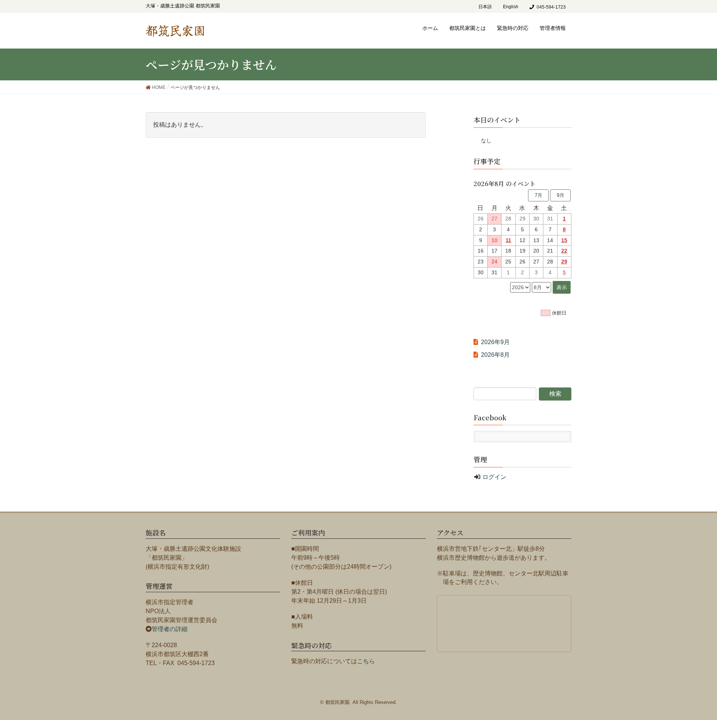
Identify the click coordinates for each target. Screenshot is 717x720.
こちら (366, 661)
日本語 (485, 6)
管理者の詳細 (169, 629)
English (510, 6)
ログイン (494, 477)
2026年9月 (495, 342)
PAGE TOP (702, 688)
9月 (560, 195)
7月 (538, 195)
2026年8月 (495, 355)
